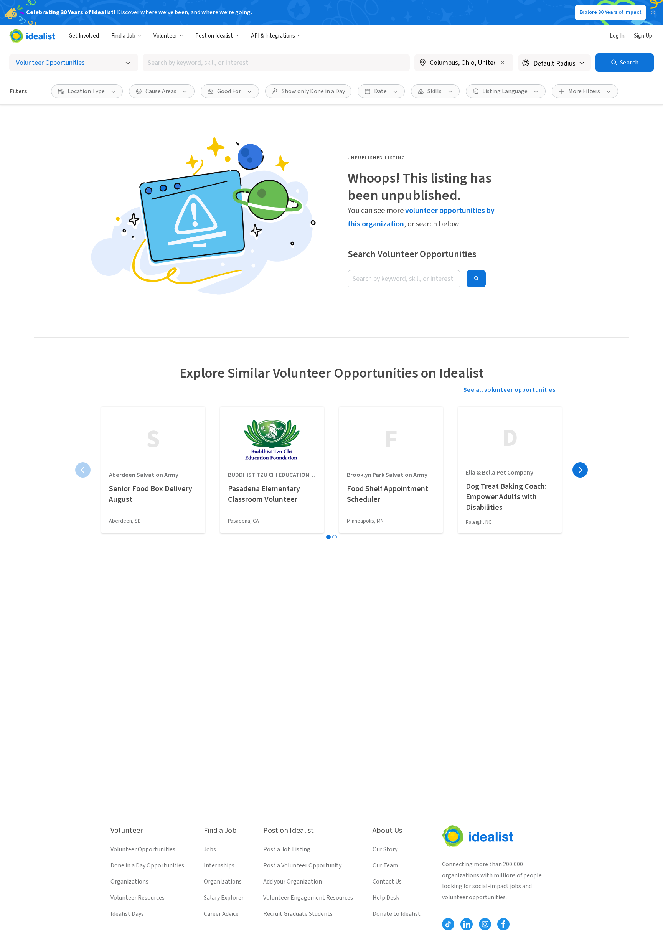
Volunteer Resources (137, 897)
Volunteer (165, 36)
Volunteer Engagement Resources (308, 897)
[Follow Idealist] (448, 924)
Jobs (210, 849)
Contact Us (387, 881)
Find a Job (123, 36)
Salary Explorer (224, 897)
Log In (617, 36)
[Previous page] (83, 470)
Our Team (385, 865)
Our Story (385, 849)
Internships (219, 865)
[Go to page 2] (334, 537)
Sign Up (643, 36)
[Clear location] (502, 62)
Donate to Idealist (397, 914)
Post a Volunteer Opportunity (302, 865)
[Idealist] (32, 36)
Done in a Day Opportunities (147, 865)
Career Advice (221, 914)
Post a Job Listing (286, 849)
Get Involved (84, 36)
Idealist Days (127, 914)
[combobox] (276, 62)
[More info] (463, 63)
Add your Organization (292, 881)
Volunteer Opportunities (142, 849)
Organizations (129, 881)
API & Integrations (273, 36)
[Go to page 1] (328, 537)
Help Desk (386, 897)
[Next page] (580, 470)
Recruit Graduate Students (298, 914)
